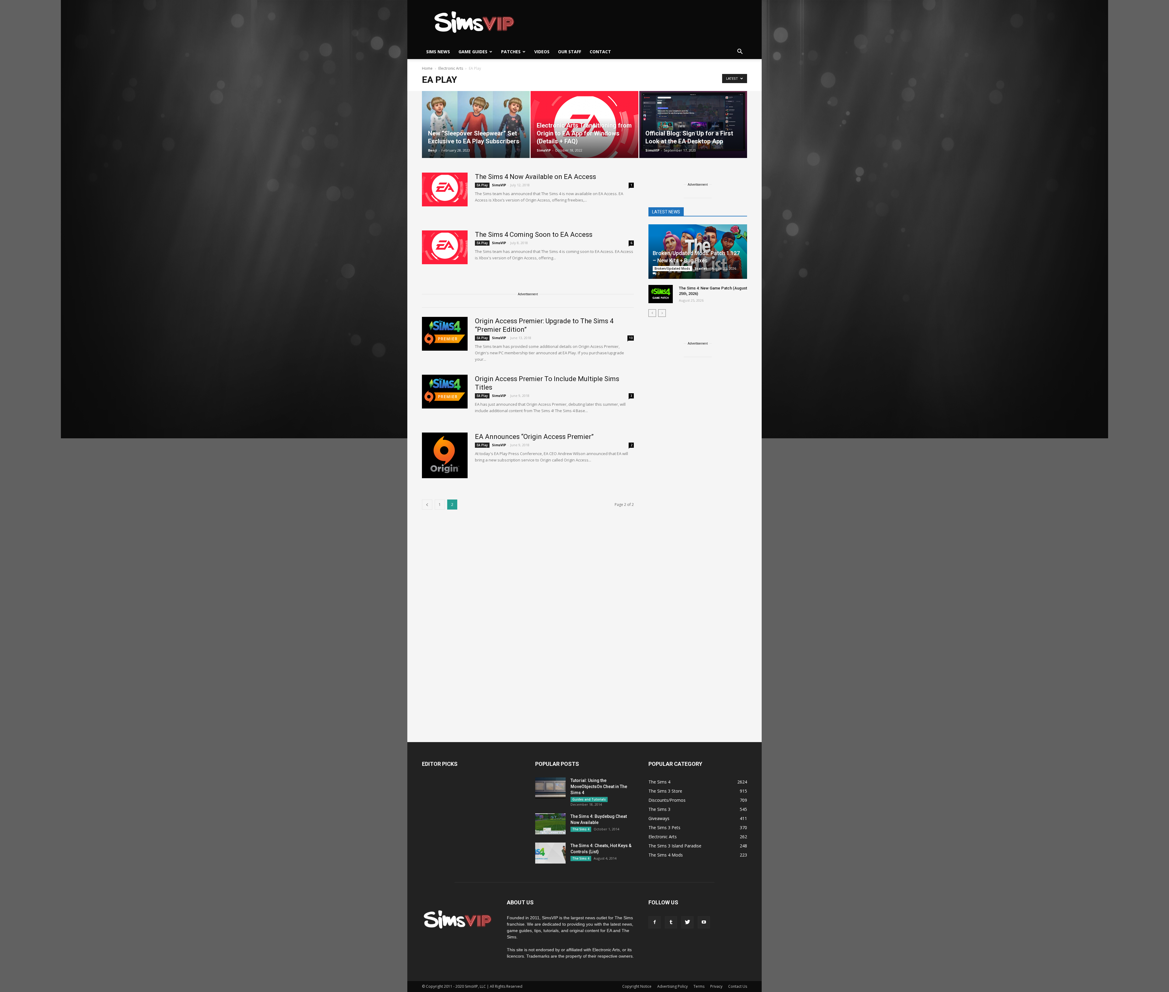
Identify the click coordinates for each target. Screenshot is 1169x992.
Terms (698, 986)
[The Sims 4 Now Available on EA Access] (445, 189)
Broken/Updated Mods (672, 268)
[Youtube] (704, 922)
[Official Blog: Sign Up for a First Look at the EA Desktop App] (693, 124)
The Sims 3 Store (665, 791)
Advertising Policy (672, 986)
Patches (511, 51)
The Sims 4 (580, 829)
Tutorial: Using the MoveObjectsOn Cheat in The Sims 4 (598, 786)
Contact (600, 51)
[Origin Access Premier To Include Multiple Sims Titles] (445, 391)
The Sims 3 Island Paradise (674, 846)
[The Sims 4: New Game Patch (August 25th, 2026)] (660, 294)
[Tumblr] (671, 922)
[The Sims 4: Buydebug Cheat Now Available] (550, 823)
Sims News (438, 51)
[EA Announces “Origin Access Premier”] (445, 455)
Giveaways (658, 818)
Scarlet (700, 268)
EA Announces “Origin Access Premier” (534, 436)
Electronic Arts (662, 837)
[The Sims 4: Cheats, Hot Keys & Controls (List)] (550, 853)
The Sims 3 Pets (664, 827)
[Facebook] (654, 922)
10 (631, 338)
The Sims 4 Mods (665, 855)
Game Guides (472, 51)
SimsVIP (544, 150)
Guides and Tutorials (589, 799)
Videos (541, 51)
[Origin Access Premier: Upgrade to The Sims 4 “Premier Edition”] (445, 334)
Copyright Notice (636, 986)
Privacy (716, 986)
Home (427, 68)
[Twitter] (687, 922)
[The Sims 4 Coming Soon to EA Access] (445, 247)
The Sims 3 (659, 809)
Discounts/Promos (667, 800)
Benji (432, 150)
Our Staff (569, 51)
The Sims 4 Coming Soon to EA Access (533, 234)
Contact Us (737, 986)
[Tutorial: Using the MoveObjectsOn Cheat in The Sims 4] (550, 787)
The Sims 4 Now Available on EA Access (535, 177)
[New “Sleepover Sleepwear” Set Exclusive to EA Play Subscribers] (476, 124)
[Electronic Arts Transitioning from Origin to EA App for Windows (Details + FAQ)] (584, 124)
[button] (739, 51)
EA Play (482, 185)
